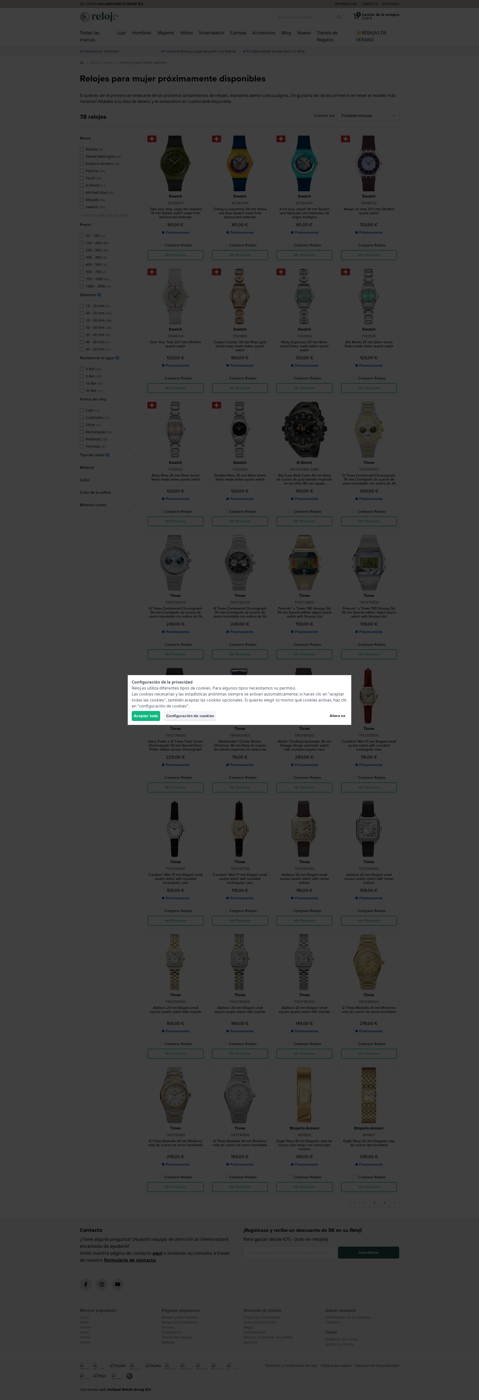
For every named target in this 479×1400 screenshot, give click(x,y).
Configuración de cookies (190, 716)
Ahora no (337, 715)
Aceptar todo (146, 716)
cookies (203, 688)
